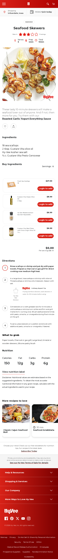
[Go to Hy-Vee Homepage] (29, 4)
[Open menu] (4, 3)
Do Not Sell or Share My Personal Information (36, 537)
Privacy (13, 537)
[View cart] (53, 4)
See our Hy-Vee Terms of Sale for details (29, 463)
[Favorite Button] (5, 126)
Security (17, 542)
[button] (21, 34)
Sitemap (3, 537)
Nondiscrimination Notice (42, 552)
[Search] (48, 4)
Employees (44, 547)
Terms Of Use (28, 542)
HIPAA (39, 542)
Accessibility (29, 557)
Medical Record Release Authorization (22, 547)
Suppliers (26, 552)
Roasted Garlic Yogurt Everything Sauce (26, 118)
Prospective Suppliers (11, 552)
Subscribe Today (29, 451)
